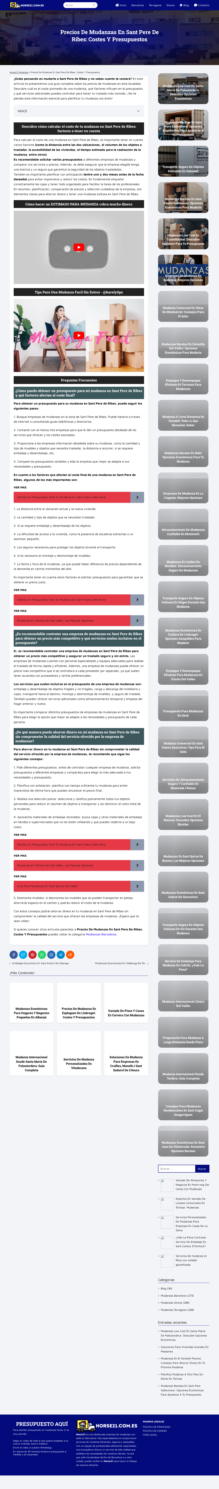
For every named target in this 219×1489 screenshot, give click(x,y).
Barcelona (137, 5)
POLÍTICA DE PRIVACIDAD (156, 1426)
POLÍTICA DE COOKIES (155, 1430)
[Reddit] (70, 955)
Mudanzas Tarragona (173, 1309)
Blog (163, 1288)
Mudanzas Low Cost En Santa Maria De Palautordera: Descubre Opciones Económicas (184, 1335)
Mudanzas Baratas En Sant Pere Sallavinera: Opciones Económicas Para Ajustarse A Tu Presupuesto (182, 1390)
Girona (170, 5)
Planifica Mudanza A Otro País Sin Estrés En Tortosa (182, 1376)
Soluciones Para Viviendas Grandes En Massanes (185, 1349)
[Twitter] (23, 955)
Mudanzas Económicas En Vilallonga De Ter (120, 963)
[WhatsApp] (42, 955)
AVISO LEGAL (150, 1434)
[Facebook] (14, 955)
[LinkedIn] (51, 955)
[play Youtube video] (79, 247)
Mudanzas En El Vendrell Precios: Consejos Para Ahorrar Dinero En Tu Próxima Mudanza (183, 1363)
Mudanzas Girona (171, 1302)
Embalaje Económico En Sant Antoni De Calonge (40, 963)
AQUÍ (61, 1424)
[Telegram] (61, 955)
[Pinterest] (32, 955)
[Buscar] (93, 5)
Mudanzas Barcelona (173, 1295)
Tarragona (155, 5)
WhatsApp (45, 1447)
